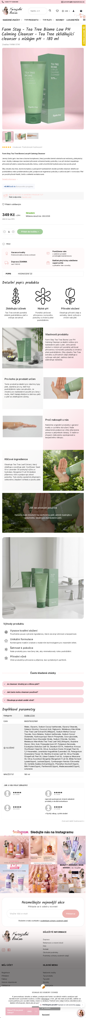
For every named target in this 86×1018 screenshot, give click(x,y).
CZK (66, 11)
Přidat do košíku (29, 231)
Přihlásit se (70, 914)
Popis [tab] (8, 274)
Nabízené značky (49, 973)
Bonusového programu (24, 186)
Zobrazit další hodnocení (72, 821)
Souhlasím (47, 1008)
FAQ (44, 946)
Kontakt (45, 949)
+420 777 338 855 (11, 2)
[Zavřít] (82, 1004)
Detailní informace (9, 179)
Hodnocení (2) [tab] (25, 274)
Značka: (11, 44)
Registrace (6, 973)
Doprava (46, 939)
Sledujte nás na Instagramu (51, 832)
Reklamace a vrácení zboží (53, 943)
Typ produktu (48, 976)
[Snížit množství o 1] (4, 232)
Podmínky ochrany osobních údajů (56, 956)
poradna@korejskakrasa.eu (74, 2)
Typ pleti (46, 979)
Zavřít (25, 243)
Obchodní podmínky (50, 952)
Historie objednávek (9, 982)
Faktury (4, 979)
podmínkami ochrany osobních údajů (54, 921)
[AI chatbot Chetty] (81, 1013)
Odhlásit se (6, 985)
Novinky (46, 982)
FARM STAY (29, 716)
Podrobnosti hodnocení (32, 147)
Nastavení (45, 1015)
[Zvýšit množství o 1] (13, 232)
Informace (45, 999)
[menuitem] (12, 20)
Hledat (50, 11)
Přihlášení (5, 976)
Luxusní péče (48, 985)
